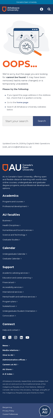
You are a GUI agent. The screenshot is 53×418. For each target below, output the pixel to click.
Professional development (15, 206)
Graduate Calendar (11, 259)
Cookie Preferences (10, 414)
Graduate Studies (11, 240)
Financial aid (8, 282)
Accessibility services (12, 287)
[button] (41, 9)
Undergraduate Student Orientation (19, 311)
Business (6, 220)
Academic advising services (15, 273)
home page (22, 102)
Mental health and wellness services (19, 297)
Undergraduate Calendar (14, 254)
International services (12, 292)
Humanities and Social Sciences (17, 230)
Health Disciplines (11, 225)
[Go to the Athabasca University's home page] (11, 9)
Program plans (9, 301)
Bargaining (7, 407)
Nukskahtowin (9, 306)
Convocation (8, 316)
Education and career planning (17, 278)
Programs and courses (13, 202)
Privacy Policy (8, 411)
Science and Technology (14, 235)
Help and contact (11, 330)
